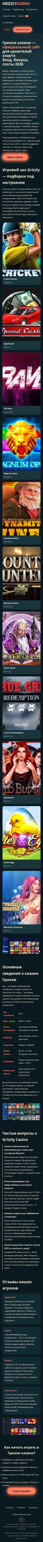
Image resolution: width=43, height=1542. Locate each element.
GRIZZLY (16, 3)
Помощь (7, 9)
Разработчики (9, 16)
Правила (21, 1507)
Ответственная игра (21, 1514)
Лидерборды (18, 9)
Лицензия (33, 1507)
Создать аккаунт (22, 29)
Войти (7, 29)
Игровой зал (32, 9)
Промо (23, 16)
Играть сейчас (15, 157)
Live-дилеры (8, 22)
